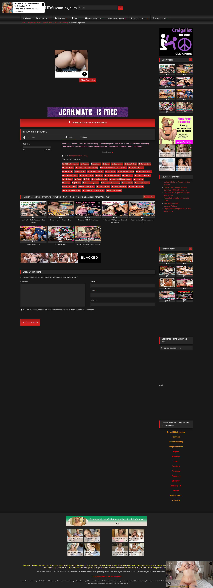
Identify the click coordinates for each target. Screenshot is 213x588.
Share (84, 137)
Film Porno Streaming (127, 171)
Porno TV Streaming (113, 175)
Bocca (107, 164)
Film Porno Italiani (70, 186)
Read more (106, 152)
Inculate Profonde (87, 175)
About (69, 137)
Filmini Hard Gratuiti (71, 175)
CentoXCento (47, 23)
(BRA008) (77, 183)
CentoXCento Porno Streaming (88, 168)
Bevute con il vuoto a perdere (175, 187)
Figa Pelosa (81, 171)
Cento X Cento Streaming (111, 183)
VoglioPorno (139, 179)
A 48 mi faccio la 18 (171, 203)
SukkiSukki (68, 179)
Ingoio (100, 175)
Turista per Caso (104, 186)
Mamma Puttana (170, 206)
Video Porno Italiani (136, 186)
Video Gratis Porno (34, 23)
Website (94, 300)
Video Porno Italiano (100, 179)
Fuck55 (176, 461)
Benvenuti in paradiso (92, 183)
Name (93, 281)
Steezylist (176, 481)
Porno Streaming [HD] (87, 186)
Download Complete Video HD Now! (89, 122)
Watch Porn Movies (114, 190)
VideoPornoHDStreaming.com (50, 8)
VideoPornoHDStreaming (72, 190)
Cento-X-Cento (146, 164)
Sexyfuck (176, 466)
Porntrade (176, 471)
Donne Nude (68, 171)
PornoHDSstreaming (176, 432)
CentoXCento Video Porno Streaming (114, 168)
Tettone (79, 179)
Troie (87, 179)
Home (24, 23)
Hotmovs (176, 456)
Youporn (67, 183)
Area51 (176, 491)
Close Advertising (88, 80)
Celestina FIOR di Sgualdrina (175, 190)
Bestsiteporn (176, 486)
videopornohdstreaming (78, 156)
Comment (24, 281)
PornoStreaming (176, 442)
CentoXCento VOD (137, 168)
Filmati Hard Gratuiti (144, 171)
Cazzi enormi (118, 164)
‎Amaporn (86, 164)
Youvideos (176, 476)
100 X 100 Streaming (61, 23)
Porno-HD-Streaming (143, 175)
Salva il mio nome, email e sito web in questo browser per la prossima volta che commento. (59, 310)
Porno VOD (128, 175)
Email (93, 291)
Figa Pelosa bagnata (96, 171)
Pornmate (176, 437)
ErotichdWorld (176, 495)
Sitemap (118, 576)
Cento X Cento (131, 164)
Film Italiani (111, 171)
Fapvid (176, 451)
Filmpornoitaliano (176, 447)
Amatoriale (96, 164)
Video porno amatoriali (116, 18)
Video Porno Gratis (120, 186)
